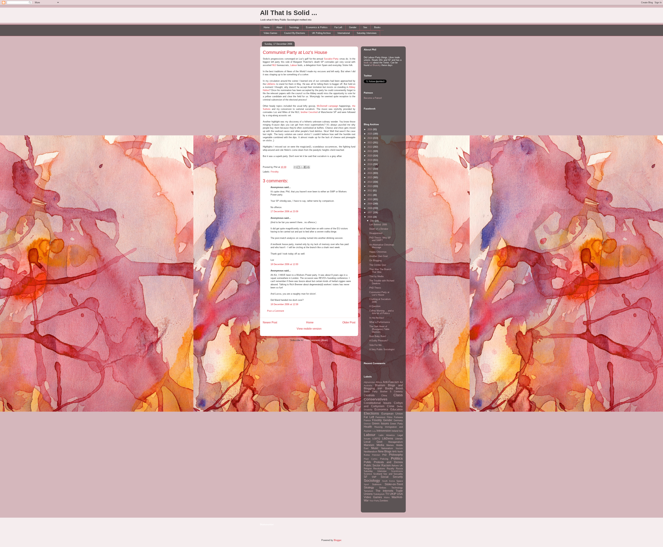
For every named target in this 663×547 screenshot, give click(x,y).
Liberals (399, 438)
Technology (397, 487)
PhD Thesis (375, 287)
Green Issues (380, 423)
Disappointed (375, 233)
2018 (370, 164)
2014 (370, 182)
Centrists (369, 395)
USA (400, 493)
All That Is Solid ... (288, 12)
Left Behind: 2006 (378, 224)
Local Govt (373, 441)
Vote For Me (375, 345)
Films (389, 417)
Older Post (348, 322)
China (384, 395)
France (367, 420)
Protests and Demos (388, 462)
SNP (374, 477)
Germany (398, 420)
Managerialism (395, 442)
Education (396, 409)
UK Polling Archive (321, 33)
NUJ (274, 65)
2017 (370, 168)
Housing (378, 427)
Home (267, 27)
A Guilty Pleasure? (378, 340)
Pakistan (376, 455)
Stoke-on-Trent (394, 484)
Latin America (387, 435)
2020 (370, 155)
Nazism (399, 448)
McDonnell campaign (327, 106)
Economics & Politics (317, 27)
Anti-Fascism (391, 382)
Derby (400, 406)
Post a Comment (275, 311)
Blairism (380, 385)
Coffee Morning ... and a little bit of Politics (381, 312)
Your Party (374, 501)
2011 (370, 195)
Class (398, 395)
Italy (401, 431)
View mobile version (309, 328)
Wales (387, 497)
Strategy (369, 487)
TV (387, 493)
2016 (370, 173)
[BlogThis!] (298, 167)
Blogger (337, 540)
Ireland (395, 431)
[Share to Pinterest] (308, 167)
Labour (293, 65)
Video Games (270, 33)
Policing (384, 459)
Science (368, 474)
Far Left (338, 27)
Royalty (390, 468)
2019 (370, 160)
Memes (390, 445)
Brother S (386, 391)
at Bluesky (375, 65)
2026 (370, 129)
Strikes (382, 487)
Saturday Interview (375, 471)
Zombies (383, 500)
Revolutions (379, 468)
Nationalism (387, 448)
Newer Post (270, 322)
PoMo (367, 462)
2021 (370, 151)
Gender (352, 27)
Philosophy (396, 454)
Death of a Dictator (378, 229)
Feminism (380, 417)
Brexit (399, 388)
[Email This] (295, 167)
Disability (368, 410)
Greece (367, 424)
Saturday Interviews (367, 33)
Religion (368, 468)
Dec (372, 220)
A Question (374, 306)
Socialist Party (331, 58)
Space (399, 481)
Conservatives (375, 399)
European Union (392, 413)
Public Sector (372, 465)
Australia (368, 385)
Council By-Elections (294, 33)
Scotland (377, 474)
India (374, 431)
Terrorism (368, 491)
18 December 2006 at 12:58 (284, 304)
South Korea (388, 481)
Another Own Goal (378, 256)
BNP (380, 388)
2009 (370, 203)
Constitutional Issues (377, 402)
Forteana (398, 417)
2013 (370, 186)
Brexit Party (371, 391)
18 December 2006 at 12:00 (284, 264)
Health (368, 426)
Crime (390, 406)
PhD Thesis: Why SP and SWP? (380, 239)
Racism (386, 465)
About (279, 27)
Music (374, 448)
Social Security (392, 476)
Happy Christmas (378, 252)
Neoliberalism (370, 451)
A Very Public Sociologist (382, 349)
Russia (399, 468)
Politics (397, 458)
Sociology (294, 27)
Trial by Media (376, 276)
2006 (370, 217)
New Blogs (384, 451)
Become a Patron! (373, 98)
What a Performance (379, 322)
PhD (384, 455)
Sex (365, 27)
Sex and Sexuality (393, 474)
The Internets (384, 490)
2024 (370, 138)
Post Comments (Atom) (316, 340)
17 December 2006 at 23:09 (284, 211)
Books (377, 27)
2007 (370, 212)
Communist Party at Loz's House (295, 52)
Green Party (396, 423)
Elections (371, 413)
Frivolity (275, 171)
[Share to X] (302, 167)
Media (380, 445)
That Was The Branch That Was (380, 270)
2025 (370, 133)
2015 (370, 177)
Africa (379, 382)
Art (401, 382)
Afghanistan (369, 382)
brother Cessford (309, 112)
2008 (370, 208)
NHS (394, 451)
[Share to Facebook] (305, 167)
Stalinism (376, 484)
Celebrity (398, 391)
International (344, 33)
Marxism (369, 445)
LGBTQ (376, 438)
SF (365, 476)
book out (368, 62)
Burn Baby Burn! (377, 336)
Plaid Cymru (370, 459)
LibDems (271, 84)
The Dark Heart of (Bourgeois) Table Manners (379, 329)
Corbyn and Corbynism (383, 404)
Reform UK (397, 465)
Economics (381, 409)
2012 (370, 190)
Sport (366, 484)
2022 (370, 147)
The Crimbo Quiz (377, 265)
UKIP (393, 493)
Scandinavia (397, 471)
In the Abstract (376, 317)
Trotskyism (379, 494)
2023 (370, 142)
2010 (370, 199)
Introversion (384, 430)
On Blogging (375, 260)
